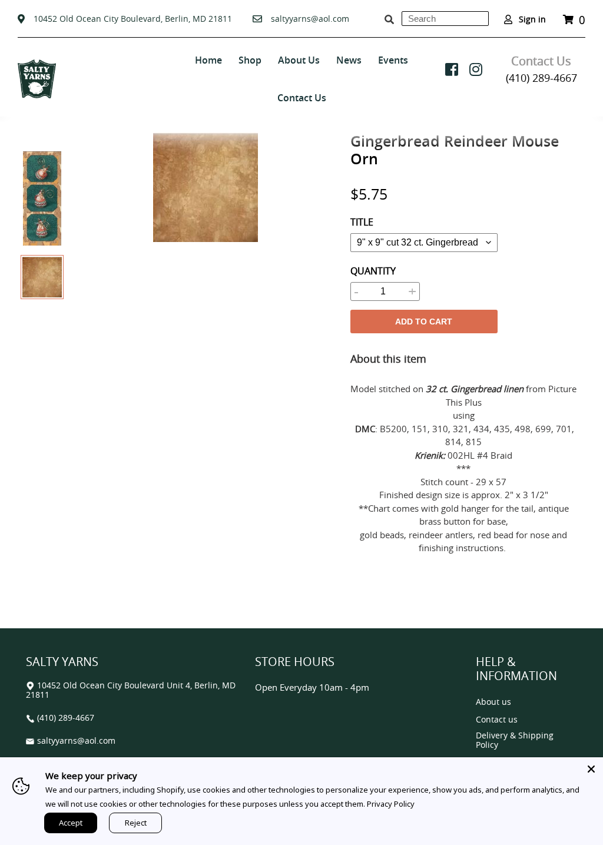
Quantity (373, 270)
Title (361, 222)
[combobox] (445, 18)
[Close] (591, 769)
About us (493, 702)
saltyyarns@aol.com (310, 18)
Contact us (497, 720)
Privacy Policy (391, 803)
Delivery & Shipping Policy (515, 740)
